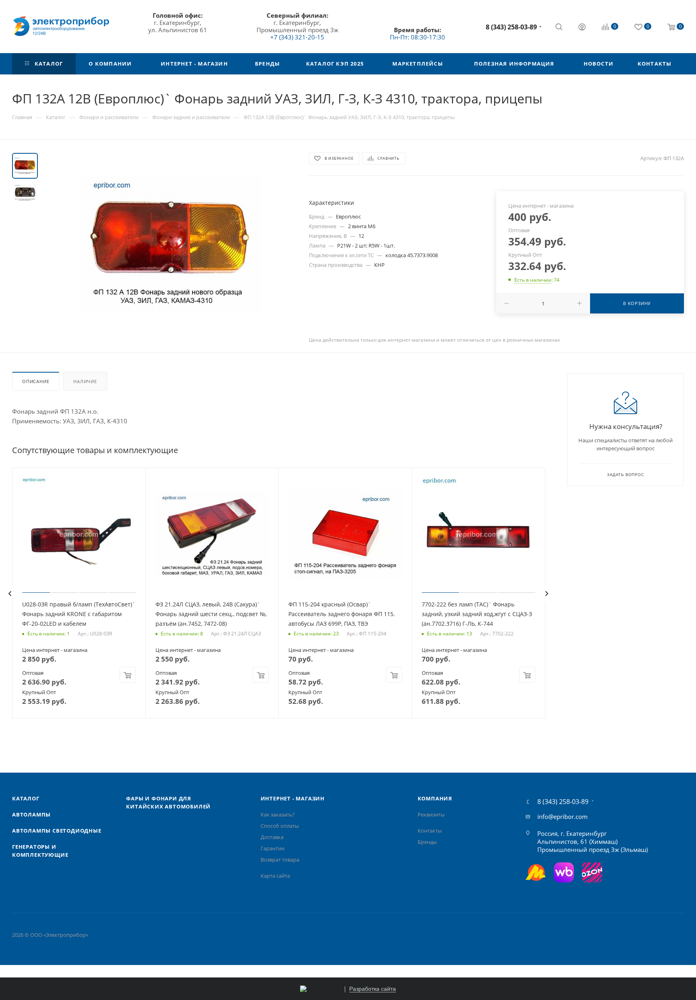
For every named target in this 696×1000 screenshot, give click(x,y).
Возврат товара (280, 859)
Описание (35, 381)
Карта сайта (275, 875)
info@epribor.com (562, 816)
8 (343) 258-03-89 (511, 27)
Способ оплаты (280, 825)
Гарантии (272, 848)
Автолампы (31, 814)
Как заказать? (278, 814)
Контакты (430, 830)
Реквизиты (431, 814)
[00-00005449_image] (170, 243)
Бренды (427, 841)
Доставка (272, 837)
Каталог (25, 798)
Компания (435, 798)
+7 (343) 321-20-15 (297, 37)
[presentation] (10, 594)
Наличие (85, 381)
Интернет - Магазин (293, 798)
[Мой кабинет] (582, 28)
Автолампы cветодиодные (57, 830)
